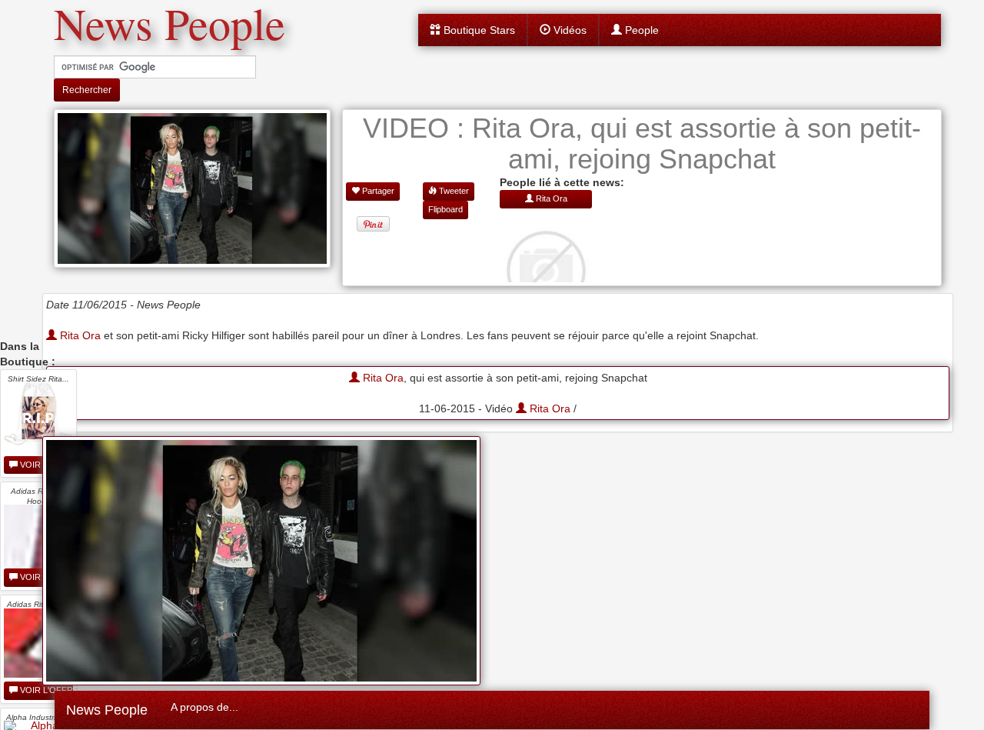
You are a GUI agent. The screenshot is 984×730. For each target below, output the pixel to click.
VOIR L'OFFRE (45, 690)
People (640, 30)
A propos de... (204, 707)
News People (107, 710)
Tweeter (453, 190)
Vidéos (568, 30)
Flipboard (445, 209)
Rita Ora (79, 335)
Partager (377, 190)
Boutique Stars (477, 30)
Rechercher (86, 90)
